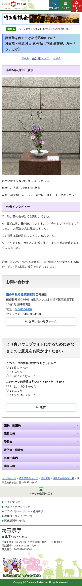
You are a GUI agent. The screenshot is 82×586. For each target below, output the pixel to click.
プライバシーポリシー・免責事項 (23, 511)
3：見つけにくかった (23, 394)
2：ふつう (16, 371)
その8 (57, 58)
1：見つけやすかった (23, 386)
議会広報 (45, 478)
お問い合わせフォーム (43, 321)
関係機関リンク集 (14, 520)
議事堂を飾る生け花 (63, 478)
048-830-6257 (23, 309)
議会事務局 (13, 294)
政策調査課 (28, 294)
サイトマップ (12, 501)
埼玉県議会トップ (28, 478)
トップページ (9, 478)
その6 (25, 58)
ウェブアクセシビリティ (18, 506)
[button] (54, 5)
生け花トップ (41, 58)
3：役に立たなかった (23, 376)
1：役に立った (19, 367)
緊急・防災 (77, 7)
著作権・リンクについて (18, 515)
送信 (43, 407)
